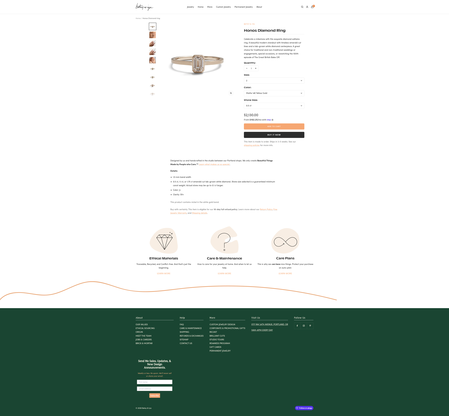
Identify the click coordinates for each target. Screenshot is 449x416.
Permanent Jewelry (244, 6)
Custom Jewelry (223, 6)
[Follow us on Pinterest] (310, 326)
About (259, 6)
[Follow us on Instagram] (304, 326)
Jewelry (190, 6)
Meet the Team (143, 335)
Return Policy (266, 209)
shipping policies (252, 145)
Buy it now (274, 134)
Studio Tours (217, 339)
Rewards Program (220, 343)
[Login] (307, 7)
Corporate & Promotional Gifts (227, 328)
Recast (213, 331)
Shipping (184, 331)
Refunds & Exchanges (191, 335)
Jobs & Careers (144, 339)
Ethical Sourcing (145, 328)
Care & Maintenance (191, 328)
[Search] (302, 7)
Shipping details (199, 213)
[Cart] (312, 7)
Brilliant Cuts (217, 335)
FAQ (182, 324)
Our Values (142, 324)
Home (200, 6)
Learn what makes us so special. (214, 164)
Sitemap (184, 339)
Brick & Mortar (144, 343)
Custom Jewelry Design (222, 324)
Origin (139, 331)
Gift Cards (215, 347)
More (209, 6)
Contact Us (186, 343)
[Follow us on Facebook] (297, 326)
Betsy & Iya (249, 24)
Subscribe (154, 395)
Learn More (163, 273)
